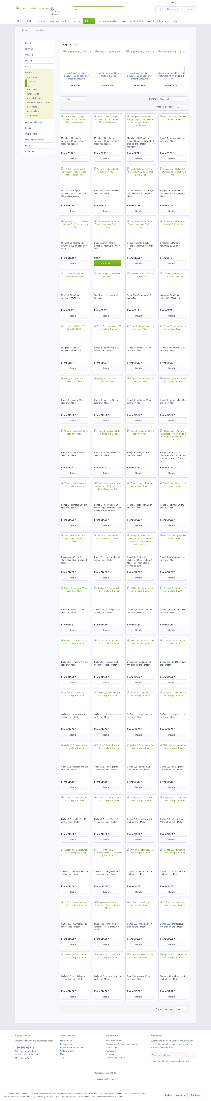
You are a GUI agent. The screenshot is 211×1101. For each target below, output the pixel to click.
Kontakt (63, 1054)
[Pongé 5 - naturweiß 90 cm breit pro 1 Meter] (108, 60)
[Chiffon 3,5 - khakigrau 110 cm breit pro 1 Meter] (140, 909)
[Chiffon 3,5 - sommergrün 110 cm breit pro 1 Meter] (140, 752)
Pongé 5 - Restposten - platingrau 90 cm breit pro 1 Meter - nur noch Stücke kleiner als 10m (139, 561)
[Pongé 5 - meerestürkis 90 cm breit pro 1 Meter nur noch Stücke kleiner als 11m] (107, 490)
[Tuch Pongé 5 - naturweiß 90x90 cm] (107, 280)
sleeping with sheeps (34, 139)
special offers (33, 111)
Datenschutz (111, 1047)
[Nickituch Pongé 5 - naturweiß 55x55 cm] (74, 280)
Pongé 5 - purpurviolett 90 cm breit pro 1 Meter (173, 401)
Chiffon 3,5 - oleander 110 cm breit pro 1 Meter (173, 715)
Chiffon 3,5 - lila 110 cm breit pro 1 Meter (173, 663)
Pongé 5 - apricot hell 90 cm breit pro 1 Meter (107, 454)
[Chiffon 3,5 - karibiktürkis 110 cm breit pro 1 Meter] (74, 857)
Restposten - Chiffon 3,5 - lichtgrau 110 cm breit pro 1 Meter (106, 926)
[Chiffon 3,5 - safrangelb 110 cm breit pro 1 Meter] (107, 595)
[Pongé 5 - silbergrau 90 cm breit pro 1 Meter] (173, 542)
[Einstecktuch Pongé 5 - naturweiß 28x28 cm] (173, 228)
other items (32, 106)
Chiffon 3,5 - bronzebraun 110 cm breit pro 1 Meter (171, 925)
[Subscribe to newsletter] (191, 1055)
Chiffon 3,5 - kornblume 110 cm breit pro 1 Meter (172, 873)
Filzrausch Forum (113, 1040)
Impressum (111, 1050)
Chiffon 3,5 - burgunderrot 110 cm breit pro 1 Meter (106, 663)
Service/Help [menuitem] (188, 2)
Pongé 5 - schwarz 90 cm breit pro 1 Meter (72, 611)
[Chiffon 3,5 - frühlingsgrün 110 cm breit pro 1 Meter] (107, 752)
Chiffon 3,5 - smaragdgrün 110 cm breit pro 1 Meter (172, 768)
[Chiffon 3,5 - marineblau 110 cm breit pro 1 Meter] (74, 909)
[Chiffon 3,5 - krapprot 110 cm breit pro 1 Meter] (74, 647)
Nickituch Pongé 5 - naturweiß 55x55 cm (70, 296)
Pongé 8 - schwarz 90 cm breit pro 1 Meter (138, 977)
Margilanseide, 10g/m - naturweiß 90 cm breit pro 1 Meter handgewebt (76, 75)
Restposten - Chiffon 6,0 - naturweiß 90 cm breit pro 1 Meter (172, 193)
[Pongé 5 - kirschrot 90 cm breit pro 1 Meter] (107, 385)
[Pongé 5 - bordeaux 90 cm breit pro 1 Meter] (140, 385)
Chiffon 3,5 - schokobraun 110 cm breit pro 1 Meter (73, 977)
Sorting (152, 98)
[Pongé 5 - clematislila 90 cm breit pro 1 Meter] (74, 490)
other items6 (32, 115)
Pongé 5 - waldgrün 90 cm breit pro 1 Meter (139, 454)
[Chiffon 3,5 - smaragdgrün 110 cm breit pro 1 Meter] (173, 752)
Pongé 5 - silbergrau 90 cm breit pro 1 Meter (172, 558)
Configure (195, 1095)
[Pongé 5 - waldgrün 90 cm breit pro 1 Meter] (140, 438)
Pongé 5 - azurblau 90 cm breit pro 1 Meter (172, 506)
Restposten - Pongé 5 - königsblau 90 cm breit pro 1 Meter (74, 560)
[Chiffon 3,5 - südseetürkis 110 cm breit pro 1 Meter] (173, 804)
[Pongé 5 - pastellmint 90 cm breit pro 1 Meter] (140, 490)
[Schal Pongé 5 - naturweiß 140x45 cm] (140, 280)
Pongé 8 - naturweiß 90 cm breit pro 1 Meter (106, 192)
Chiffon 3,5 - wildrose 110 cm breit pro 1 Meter (74, 768)
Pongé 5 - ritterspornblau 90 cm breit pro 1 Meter (107, 558)
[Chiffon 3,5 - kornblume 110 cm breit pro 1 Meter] (173, 857)
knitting (28, 60)
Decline (168, 1095)
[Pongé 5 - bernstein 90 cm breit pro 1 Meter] (140, 333)
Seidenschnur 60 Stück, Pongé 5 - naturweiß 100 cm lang (140, 245)
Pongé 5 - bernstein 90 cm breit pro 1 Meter (139, 349)
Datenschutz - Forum (115, 1057)
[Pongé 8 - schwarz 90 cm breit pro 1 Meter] (140, 961)
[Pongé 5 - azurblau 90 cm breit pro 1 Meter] (173, 490)
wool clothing (31, 133)
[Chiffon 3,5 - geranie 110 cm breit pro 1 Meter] (173, 595)
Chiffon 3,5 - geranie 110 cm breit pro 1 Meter (173, 611)
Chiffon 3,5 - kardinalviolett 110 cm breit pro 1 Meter (139, 663)
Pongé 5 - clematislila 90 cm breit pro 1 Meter (74, 506)
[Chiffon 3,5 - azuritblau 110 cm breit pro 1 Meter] (140, 857)
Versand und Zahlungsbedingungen (122, 1043)
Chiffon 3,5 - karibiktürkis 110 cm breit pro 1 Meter (74, 873)
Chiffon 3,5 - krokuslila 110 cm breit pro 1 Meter (73, 715)
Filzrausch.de (66, 1043)
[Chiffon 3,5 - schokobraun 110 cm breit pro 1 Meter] (74, 961)
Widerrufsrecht (67, 1050)
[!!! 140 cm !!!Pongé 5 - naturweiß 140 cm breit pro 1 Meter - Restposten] (74, 176)
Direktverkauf (66, 1040)
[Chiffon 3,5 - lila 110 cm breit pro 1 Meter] (173, 647)
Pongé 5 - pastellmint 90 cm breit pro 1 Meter (140, 506)
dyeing (28, 66)
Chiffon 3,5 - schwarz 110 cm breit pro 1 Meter (107, 977)
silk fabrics (32, 77)
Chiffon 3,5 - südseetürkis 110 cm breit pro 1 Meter (171, 820)
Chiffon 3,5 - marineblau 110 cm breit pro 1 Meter (74, 925)
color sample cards (33, 121)
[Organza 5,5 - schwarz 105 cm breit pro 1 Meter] (173, 961)
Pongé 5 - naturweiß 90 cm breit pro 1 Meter (108, 74)
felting (28, 42)
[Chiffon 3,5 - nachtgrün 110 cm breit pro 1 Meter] (74, 804)
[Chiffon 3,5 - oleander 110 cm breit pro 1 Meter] (173, 699)
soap (27, 145)
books (28, 127)
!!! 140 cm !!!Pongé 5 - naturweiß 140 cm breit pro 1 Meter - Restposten (74, 193)
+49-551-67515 (24, 1047)
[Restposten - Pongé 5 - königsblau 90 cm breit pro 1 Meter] (74, 542)
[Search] (121, 9)
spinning (29, 48)
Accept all (181, 1095)
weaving (29, 54)
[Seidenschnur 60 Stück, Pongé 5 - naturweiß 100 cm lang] (140, 228)
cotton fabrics (33, 93)
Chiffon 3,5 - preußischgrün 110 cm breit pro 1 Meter (106, 820)
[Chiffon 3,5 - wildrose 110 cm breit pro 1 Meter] (74, 752)
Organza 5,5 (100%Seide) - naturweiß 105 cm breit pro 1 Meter (74, 245)
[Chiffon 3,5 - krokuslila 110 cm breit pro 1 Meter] (74, 699)
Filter (68, 98)
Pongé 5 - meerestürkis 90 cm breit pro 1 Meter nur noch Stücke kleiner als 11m (107, 507)
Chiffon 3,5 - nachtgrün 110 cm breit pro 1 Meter (73, 820)
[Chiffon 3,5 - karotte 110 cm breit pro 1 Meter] (140, 595)
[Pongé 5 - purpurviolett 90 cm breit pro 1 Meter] (173, 385)
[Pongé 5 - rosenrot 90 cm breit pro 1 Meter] (74, 385)
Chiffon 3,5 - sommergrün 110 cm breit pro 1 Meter (138, 768)
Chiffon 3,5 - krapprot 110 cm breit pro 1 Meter (74, 663)
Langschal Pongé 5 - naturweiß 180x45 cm (170, 296)
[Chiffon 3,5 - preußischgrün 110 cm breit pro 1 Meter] (107, 804)
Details (72, 158)
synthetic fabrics (34, 98)
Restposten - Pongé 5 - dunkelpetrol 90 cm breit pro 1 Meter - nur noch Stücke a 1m (173, 456)
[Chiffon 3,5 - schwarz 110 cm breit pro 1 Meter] (107, 961)
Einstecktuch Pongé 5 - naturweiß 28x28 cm (170, 244)
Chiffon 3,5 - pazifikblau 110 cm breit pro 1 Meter (139, 820)
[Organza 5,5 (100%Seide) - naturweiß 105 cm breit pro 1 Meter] (74, 228)
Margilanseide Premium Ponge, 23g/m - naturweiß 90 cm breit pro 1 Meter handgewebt (140, 142)
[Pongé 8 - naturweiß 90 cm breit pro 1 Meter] (107, 176)
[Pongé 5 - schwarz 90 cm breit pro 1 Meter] (74, 595)
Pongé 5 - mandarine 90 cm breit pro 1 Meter (173, 349)
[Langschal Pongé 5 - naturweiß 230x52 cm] (74, 333)
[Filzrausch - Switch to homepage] (33, 11)
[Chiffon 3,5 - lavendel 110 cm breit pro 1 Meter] (107, 699)
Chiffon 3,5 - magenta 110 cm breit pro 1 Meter (140, 715)
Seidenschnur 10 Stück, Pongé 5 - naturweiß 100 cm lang (107, 245)
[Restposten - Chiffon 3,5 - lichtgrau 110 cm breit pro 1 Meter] (107, 909)
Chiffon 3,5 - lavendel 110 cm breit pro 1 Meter (107, 715)
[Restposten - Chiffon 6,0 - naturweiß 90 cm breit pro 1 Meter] (173, 176)
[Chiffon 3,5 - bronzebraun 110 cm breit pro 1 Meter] (173, 909)
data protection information (177, 1061)
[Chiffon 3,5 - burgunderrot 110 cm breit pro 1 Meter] (107, 647)
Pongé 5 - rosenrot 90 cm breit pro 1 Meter (73, 401)
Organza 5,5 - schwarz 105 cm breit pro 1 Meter (172, 977)
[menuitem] (98, 9)
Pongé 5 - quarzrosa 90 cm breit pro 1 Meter (73, 454)
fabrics (28, 72)
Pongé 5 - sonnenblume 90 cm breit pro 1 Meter (106, 349)
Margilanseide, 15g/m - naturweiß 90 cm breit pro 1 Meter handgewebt (139, 75)
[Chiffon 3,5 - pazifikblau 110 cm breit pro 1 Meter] (140, 804)
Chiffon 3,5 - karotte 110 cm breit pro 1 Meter (139, 611)
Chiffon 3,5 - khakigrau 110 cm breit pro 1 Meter (139, 925)
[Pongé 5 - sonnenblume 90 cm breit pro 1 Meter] (107, 333)
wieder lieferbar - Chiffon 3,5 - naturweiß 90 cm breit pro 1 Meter (171, 75)
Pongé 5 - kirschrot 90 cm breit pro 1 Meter (106, 401)
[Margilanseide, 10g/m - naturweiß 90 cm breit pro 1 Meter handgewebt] (77, 60)
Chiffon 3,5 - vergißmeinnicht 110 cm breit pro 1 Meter (107, 873)
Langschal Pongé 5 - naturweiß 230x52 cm (71, 349)
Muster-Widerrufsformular (72, 1047)
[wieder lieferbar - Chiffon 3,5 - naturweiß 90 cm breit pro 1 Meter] (171, 60)
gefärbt (31, 85)
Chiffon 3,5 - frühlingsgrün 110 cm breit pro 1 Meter (106, 768)
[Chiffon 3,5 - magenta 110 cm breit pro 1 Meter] (140, 699)
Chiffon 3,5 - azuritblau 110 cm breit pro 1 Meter (139, 873)
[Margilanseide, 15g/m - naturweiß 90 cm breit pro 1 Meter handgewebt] (140, 60)
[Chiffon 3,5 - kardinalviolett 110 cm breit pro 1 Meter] (140, 647)
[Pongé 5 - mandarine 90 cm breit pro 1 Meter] (173, 333)
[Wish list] (158, 9)
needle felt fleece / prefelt (38, 102)
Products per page (165, 106)
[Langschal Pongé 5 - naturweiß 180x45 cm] (173, 280)
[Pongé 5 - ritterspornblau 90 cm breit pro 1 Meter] (107, 542)
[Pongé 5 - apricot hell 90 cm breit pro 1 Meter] (107, 438)
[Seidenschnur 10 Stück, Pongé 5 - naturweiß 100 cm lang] (107, 228)
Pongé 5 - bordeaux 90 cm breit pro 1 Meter (139, 401)
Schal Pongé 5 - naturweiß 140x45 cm (139, 296)
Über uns (110, 1054)
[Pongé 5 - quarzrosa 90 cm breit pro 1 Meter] (74, 438)
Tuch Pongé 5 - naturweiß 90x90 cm (106, 296)
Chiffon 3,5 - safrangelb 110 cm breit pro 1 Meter (107, 611)
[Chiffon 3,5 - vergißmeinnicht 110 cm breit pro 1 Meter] (107, 857)
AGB (62, 1057)
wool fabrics (32, 89)
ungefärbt (32, 81)
